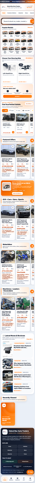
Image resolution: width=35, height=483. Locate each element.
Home (3, 12)
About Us (10, 454)
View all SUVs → (29, 103)
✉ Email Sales (25, 461)
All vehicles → (29, 58)
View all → (30, 27)
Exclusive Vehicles (11, 12)
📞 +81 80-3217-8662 (18, 7)
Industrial (20, 12)
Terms (25, 454)
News (26, 12)
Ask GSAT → (17, 96)
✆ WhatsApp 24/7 (10, 461)
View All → (30, 339)
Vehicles (25, 446)
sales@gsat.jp (20, 472)
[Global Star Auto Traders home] (4, 7)
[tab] (5, 110)
